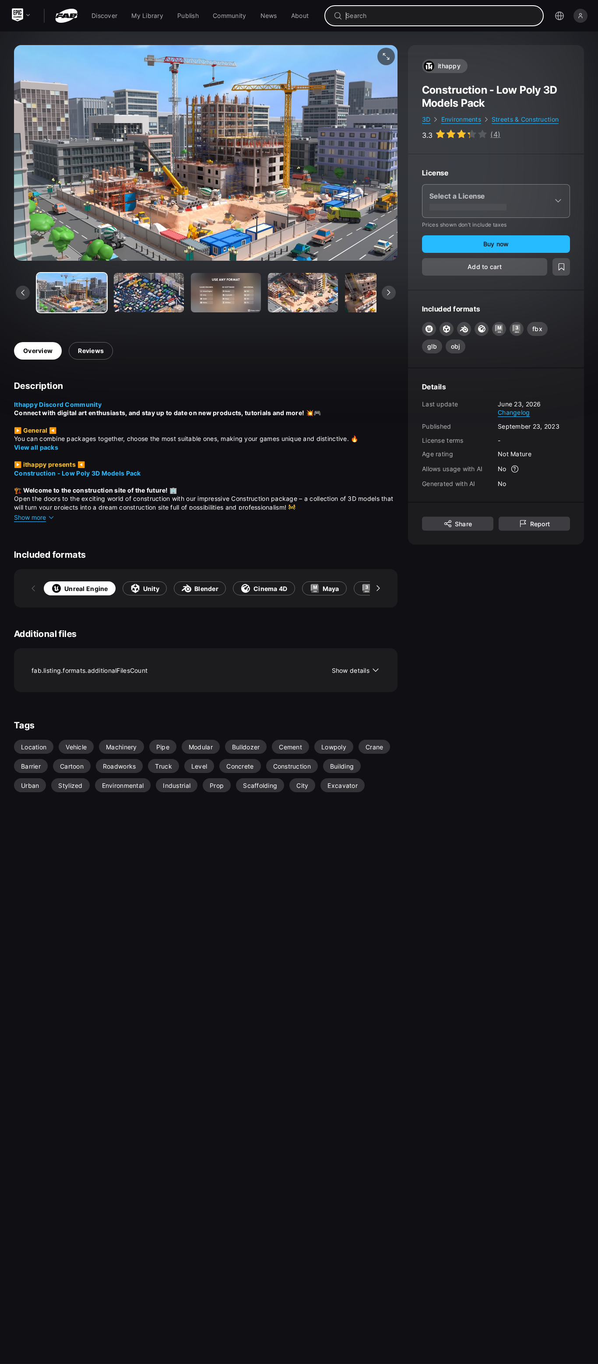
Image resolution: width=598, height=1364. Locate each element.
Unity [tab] (151, 588)
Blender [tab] (206, 588)
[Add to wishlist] (561, 267)
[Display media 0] (72, 292)
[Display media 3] (303, 292)
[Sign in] (580, 16)
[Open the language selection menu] (559, 16)
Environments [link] (461, 119)
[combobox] (440, 15)
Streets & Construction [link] (525, 119)
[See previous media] (23, 293)
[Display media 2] (226, 292)
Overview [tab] (38, 350)
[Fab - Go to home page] (66, 16)
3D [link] (426, 119)
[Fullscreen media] (386, 56)
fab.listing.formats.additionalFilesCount (200, 670)
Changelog (514, 412)
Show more (30, 517)
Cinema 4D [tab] (270, 588)
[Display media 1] (149, 292)
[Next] (378, 588)
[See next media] (389, 293)
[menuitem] (104, 16)
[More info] (515, 469)
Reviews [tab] (91, 350)
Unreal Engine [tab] (86, 588)
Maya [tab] (331, 588)
